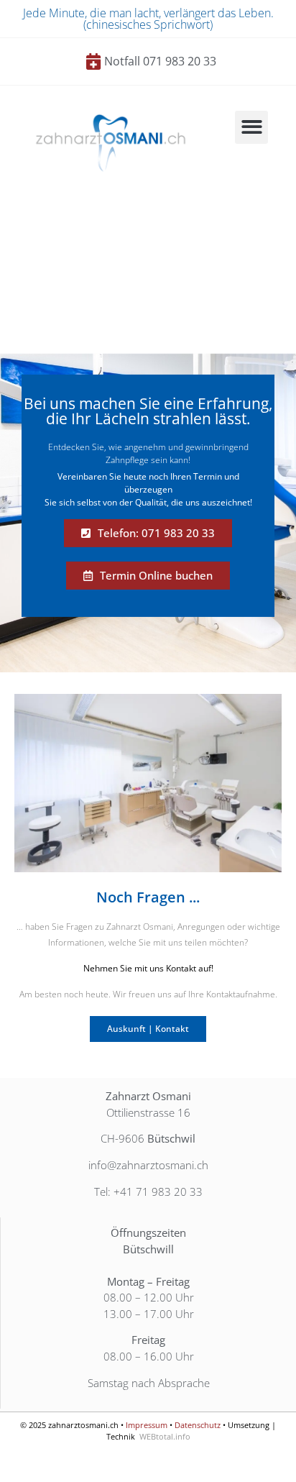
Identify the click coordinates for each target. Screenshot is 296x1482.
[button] (252, 128)
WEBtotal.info (164, 1436)
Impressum (146, 1424)
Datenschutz (198, 1424)
